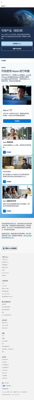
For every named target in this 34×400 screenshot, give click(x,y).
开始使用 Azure (5, 262)
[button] (17, 61)
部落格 (3, 338)
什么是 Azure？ (5, 259)
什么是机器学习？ (5, 364)
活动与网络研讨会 (5, 346)
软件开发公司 (4, 322)
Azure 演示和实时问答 (6, 315)
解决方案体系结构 (5, 309)
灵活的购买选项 (5, 291)
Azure (3, 6)
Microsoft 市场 (5, 325)
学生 (3, 343)
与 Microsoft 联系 (5, 392)
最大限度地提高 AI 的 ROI (7, 296)
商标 (19, 392)
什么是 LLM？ (5, 372)
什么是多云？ (4, 362)
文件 (3, 335)
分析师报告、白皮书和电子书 (8, 349)
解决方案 (4, 304)
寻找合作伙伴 (4, 328)
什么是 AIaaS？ (5, 370)
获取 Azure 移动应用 (11, 248)
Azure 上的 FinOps (6, 294)
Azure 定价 (4, 285)
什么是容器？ (4, 375)
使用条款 (15, 392)
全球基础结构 (4, 264)
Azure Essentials (5, 272)
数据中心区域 (4, 267)
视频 (3, 351)
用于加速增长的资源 (6, 307)
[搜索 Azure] (1, 2)
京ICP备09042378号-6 (6, 394)
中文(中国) (6, 383)
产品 (3, 283)
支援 (3, 312)
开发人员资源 (4, 341)
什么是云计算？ (5, 359)
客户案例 (4, 275)
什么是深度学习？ (5, 367)
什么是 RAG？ (5, 378)
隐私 (11, 392)
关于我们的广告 (24, 392)
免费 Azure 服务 (5, 288)
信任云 (3, 270)
